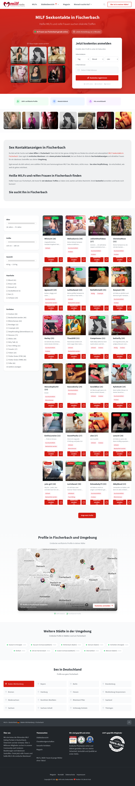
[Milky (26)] (42, 580)
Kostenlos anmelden (102, 606)
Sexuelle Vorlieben (43, 745)
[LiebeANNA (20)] (62, 586)
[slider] (7, 223)
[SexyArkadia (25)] (37, 555)
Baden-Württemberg (27, 722)
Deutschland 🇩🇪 (14, 722)
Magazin (66, 4)
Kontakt (61, 774)
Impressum (81, 774)
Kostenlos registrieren (98, 78)
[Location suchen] (104, 4)
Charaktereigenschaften (45, 741)
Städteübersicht (42, 737)
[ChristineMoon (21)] (82, 561)
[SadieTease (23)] (52, 570)
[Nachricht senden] (61, 259)
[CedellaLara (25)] (77, 577)
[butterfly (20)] (92, 567)
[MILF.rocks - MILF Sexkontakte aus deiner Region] (14, 4)
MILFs (34, 4)
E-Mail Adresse (80, 65)
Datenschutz (70, 774)
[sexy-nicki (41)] (97, 589)
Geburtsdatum (80, 54)
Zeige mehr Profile (87, 515)
